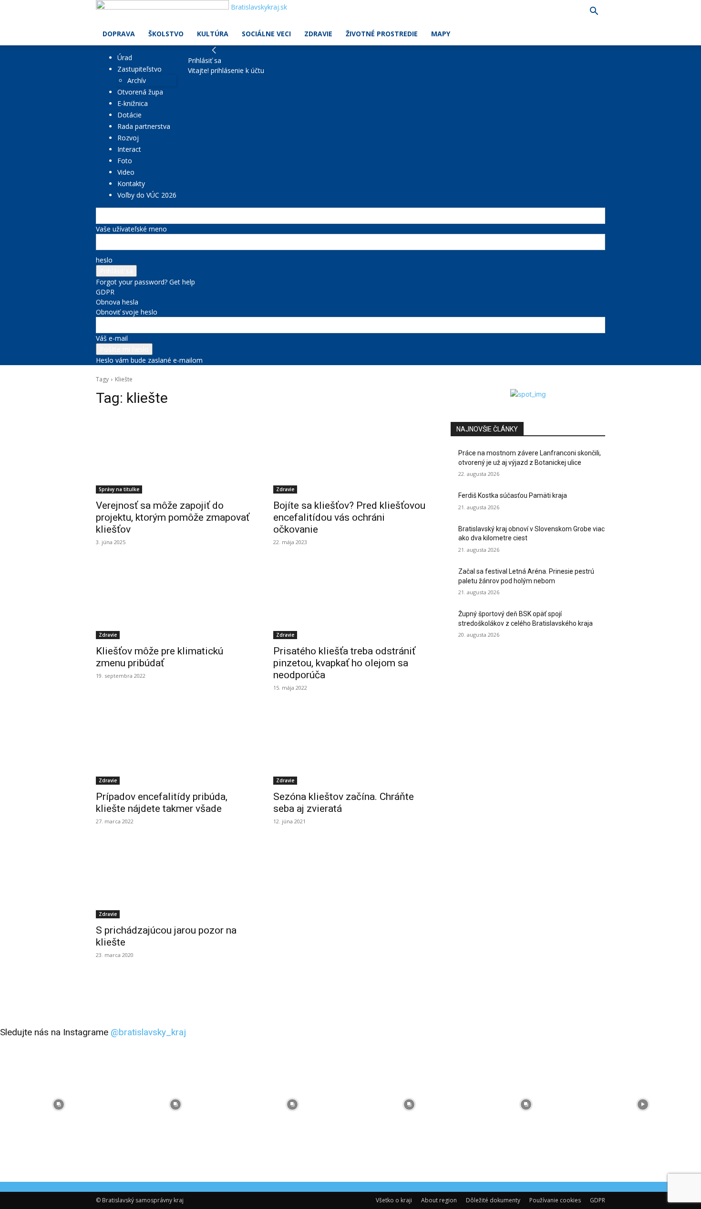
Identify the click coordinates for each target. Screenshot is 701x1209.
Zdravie (318, 33)
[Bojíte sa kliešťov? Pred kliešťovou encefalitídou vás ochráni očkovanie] (350, 455)
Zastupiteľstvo (139, 69)
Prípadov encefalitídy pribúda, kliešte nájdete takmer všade (161, 802)
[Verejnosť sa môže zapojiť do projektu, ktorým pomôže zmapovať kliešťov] (173, 455)
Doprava (119, 33)
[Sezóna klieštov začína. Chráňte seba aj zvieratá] (350, 746)
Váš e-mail (112, 338)
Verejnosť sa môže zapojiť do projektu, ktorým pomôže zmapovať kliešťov (172, 517)
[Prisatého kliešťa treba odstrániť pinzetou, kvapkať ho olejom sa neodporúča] (350, 600)
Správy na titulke (119, 489)
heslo (104, 259)
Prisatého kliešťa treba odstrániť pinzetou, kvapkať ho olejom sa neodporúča (344, 663)
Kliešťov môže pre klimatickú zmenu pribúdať (159, 657)
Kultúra (212, 33)
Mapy (440, 33)
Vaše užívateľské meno (131, 228)
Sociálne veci (266, 33)
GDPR (105, 291)
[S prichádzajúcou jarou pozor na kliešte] (173, 879)
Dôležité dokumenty (493, 1200)
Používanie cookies (555, 1200)
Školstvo (166, 33)
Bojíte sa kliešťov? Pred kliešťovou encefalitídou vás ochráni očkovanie (349, 517)
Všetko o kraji (394, 1200)
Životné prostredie (382, 33)
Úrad (124, 57)
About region (439, 1200)
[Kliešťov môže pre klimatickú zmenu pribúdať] (173, 600)
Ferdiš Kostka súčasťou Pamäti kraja (512, 495)
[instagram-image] (58, 1104)
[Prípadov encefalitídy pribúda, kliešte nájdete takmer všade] (173, 746)
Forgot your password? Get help (145, 281)
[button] (593, 12)
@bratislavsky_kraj (148, 1032)
